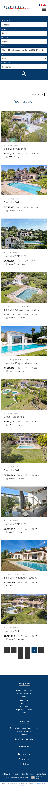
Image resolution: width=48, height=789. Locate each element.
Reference (6, 63)
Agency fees (40, 774)
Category (5, 21)
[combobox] (24, 24)
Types (4, 29)
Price (3, 54)
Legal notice (27, 774)
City (3, 46)
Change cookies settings (18, 777)
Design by (39, 777)
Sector (4, 37)
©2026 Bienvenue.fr (11, 774)
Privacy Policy (36, 783)
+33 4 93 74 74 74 (25, 739)
